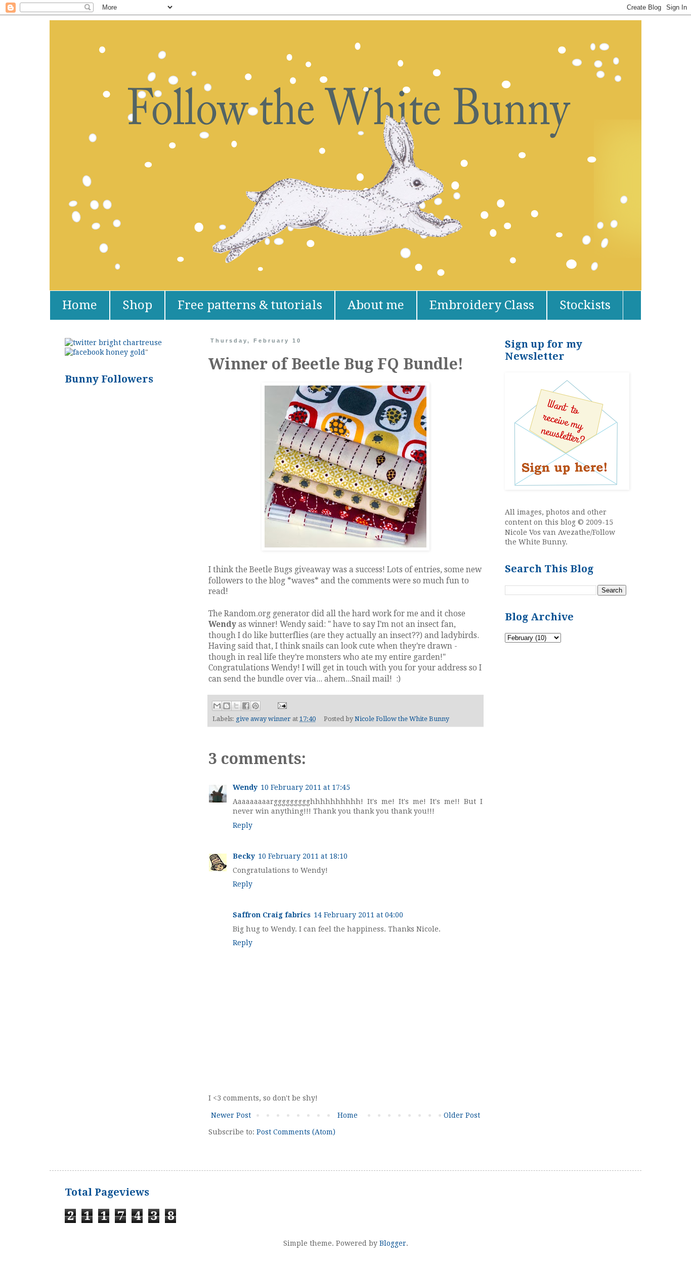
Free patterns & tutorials (250, 305)
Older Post (462, 1115)
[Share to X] (236, 706)
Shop (137, 305)
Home (79, 305)
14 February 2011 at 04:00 (358, 915)
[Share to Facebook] (246, 706)
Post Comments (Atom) (295, 1132)
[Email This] (217, 706)
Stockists (585, 305)
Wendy (245, 787)
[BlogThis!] (227, 706)
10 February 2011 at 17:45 (305, 787)
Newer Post (231, 1115)
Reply (242, 825)
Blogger (392, 1243)
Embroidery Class (481, 305)
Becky (244, 856)
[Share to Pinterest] (255, 706)
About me (376, 305)
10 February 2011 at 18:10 (303, 856)
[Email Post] (281, 705)
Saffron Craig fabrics (272, 915)
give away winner (263, 719)
